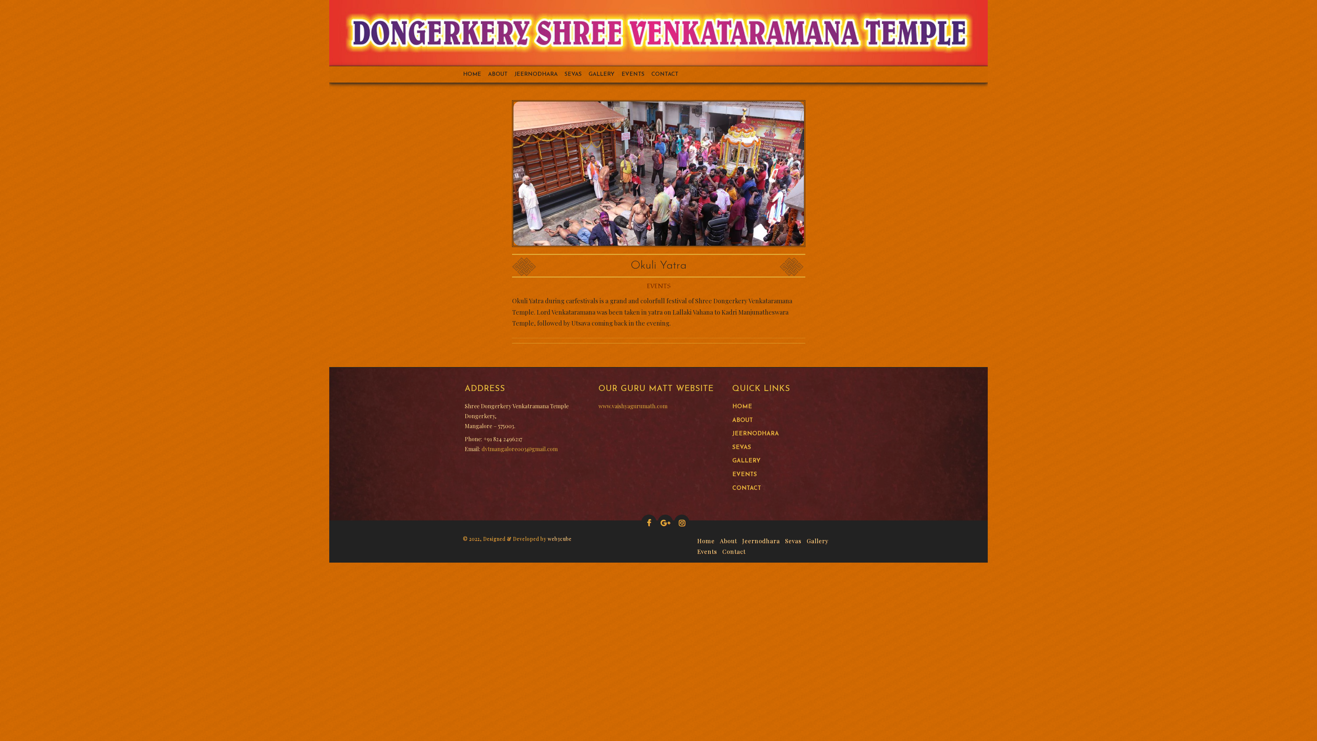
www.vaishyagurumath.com (632, 406)
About (498, 74)
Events (632, 74)
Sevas (573, 74)
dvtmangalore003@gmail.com (520, 448)
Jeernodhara (536, 74)
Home (472, 74)
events (659, 286)
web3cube (560, 539)
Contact (664, 74)
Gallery (602, 74)
